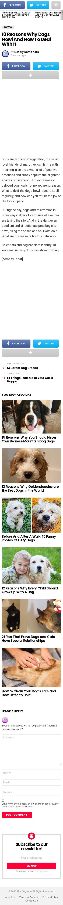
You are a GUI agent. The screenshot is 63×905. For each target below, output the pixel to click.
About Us (10, 897)
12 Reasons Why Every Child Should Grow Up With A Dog (30, 590)
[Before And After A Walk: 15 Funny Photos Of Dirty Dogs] (31, 515)
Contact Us (31, 900)
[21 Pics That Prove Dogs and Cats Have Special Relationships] (31, 616)
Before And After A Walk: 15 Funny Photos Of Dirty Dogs (29, 538)
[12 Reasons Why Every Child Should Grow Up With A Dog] (31, 565)
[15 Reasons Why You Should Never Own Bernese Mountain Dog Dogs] (31, 417)
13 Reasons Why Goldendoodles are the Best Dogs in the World (30, 488)
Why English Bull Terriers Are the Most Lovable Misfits (49, 14)
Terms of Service (28, 897)
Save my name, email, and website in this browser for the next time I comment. (30, 805)
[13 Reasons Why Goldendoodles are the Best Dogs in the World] (31, 465)
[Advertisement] (31, 118)
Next (61, 15)
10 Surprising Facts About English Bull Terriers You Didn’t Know (16, 14)
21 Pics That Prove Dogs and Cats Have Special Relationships (28, 638)
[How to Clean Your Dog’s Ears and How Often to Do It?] (31, 667)
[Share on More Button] (30, 75)
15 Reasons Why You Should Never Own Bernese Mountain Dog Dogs (29, 439)
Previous (2, 15)
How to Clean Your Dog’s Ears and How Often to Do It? (29, 693)
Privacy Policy (50, 897)
